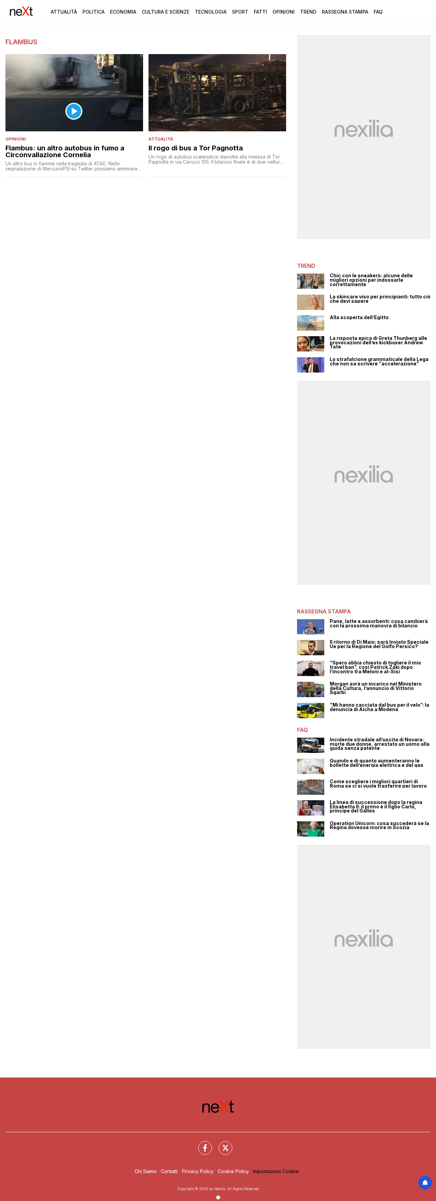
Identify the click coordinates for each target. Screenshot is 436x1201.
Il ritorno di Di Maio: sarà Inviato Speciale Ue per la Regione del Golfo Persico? (379, 644)
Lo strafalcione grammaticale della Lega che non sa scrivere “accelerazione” (379, 361)
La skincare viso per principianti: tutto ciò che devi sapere (380, 299)
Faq (378, 12)
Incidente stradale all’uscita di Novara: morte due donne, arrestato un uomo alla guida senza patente (380, 744)
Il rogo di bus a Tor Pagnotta (196, 148)
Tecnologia (211, 12)
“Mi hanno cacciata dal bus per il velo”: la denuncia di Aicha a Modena (379, 707)
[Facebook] (201, 1144)
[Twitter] (221, 1144)
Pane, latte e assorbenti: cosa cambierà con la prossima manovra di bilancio (379, 623)
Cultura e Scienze (165, 12)
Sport (240, 12)
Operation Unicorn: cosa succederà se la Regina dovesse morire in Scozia (379, 825)
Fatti (260, 12)
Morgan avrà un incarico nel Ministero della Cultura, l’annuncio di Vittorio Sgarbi (376, 688)
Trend (308, 12)
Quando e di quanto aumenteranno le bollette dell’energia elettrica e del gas (376, 763)
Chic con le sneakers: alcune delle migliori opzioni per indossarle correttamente (371, 280)
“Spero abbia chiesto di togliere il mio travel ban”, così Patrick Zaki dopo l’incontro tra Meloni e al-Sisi (375, 667)
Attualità (64, 12)
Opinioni (283, 12)
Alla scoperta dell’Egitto (359, 317)
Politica (93, 12)
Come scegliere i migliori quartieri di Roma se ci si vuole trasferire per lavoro (378, 783)
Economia (123, 12)
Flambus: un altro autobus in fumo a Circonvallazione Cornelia (64, 151)
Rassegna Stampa (345, 12)
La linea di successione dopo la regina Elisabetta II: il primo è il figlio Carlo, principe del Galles (376, 806)
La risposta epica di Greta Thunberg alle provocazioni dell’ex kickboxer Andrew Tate (378, 342)
